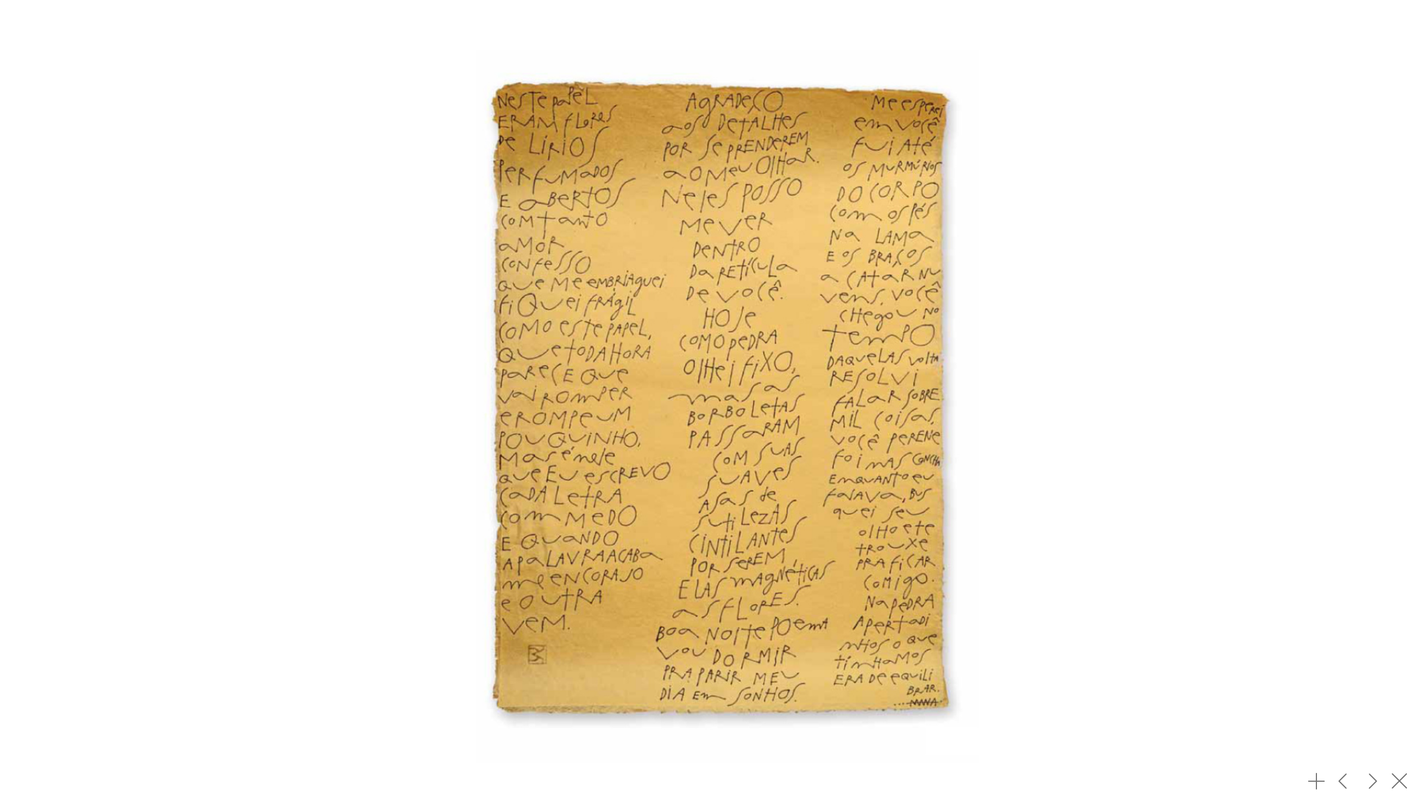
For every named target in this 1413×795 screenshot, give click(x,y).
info (1316, 781)
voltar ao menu (1399, 781)
